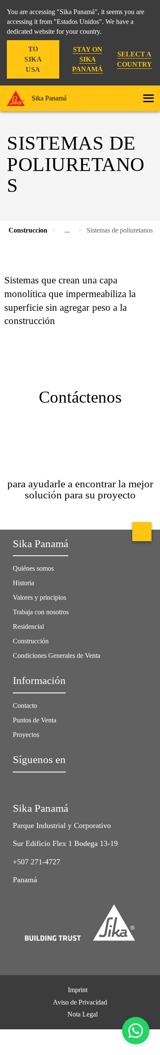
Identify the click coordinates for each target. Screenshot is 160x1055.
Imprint (77, 989)
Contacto (25, 705)
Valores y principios (39, 597)
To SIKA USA (33, 59)
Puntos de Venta (34, 720)
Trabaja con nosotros (41, 612)
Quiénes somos (33, 568)
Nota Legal (82, 1014)
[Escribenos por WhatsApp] (135, 1030)
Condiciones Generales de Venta (56, 655)
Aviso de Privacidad (80, 1002)
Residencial (28, 626)
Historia (23, 582)
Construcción (31, 641)
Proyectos (26, 734)
